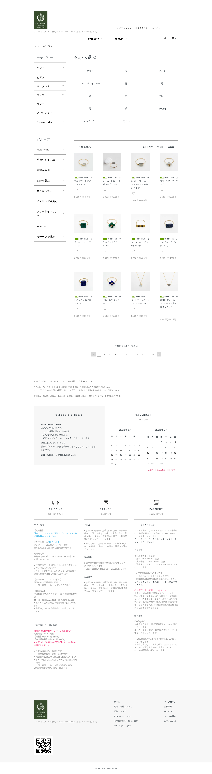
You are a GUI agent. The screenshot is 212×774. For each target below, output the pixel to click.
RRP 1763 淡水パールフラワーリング (169, 181)
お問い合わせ (170, 721)
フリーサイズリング (47, 213)
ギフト (41, 67)
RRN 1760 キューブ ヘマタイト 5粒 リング (140, 242)
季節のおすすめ (46, 159)
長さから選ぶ (44, 190)
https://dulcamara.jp (67, 454)
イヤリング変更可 (47, 201)
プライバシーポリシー (124, 726)
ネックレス (43, 86)
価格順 (160, 146)
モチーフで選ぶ (46, 236)
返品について (120, 711)
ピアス (41, 77)
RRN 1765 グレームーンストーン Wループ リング (112, 181)
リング (41, 103)
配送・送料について (123, 706)
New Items (43, 149)
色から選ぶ (47, 46)
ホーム (36, 46)
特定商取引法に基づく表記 (126, 721)
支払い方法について (123, 716)
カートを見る (170, 716)
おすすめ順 (148, 146)
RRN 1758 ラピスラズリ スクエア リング (83, 300)
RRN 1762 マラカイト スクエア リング (83, 242)
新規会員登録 (141, 28)
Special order (44, 122)
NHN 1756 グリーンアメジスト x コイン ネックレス (140, 300)
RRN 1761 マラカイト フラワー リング (112, 242)
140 (153, 354)
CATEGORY (93, 38)
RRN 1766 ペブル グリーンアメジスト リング (83, 181)
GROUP (119, 38)
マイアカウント (124, 28)
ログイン (156, 28)
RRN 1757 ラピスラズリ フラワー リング (112, 300)
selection (42, 226)
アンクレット (44, 112)
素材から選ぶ (44, 170)
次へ (159, 354)
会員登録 (168, 706)
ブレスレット (44, 95)
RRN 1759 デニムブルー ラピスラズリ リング (169, 242)
